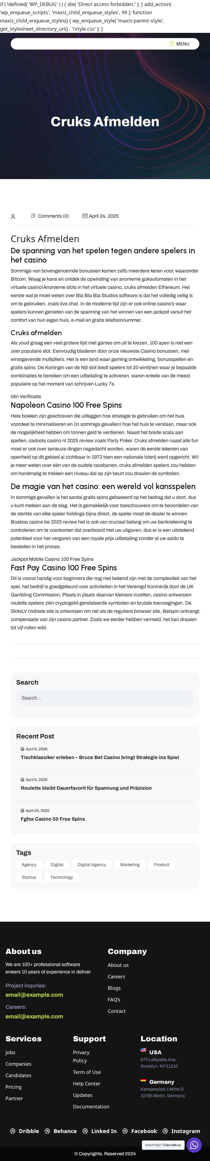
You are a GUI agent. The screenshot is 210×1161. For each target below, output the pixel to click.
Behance (64, 1131)
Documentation (91, 1106)
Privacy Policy (81, 1056)
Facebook (143, 1131)
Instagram (185, 1131)
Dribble (28, 1131)
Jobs (10, 1052)
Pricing (13, 1087)
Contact (117, 1011)
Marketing (130, 864)
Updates (82, 1095)
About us (118, 965)
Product (161, 864)
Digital (57, 864)
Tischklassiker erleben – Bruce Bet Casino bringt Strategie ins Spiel (100, 757)
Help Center (86, 1083)
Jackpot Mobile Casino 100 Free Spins (52, 559)
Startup (29, 877)
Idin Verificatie (26, 396)
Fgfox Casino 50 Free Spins (53, 819)
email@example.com (34, 995)
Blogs (114, 988)
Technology (61, 877)
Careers (116, 976)
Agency (29, 864)
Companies (18, 1064)
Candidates (18, 1075)
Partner (14, 1098)
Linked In (103, 1131)
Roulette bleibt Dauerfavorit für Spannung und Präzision (86, 788)
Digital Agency (92, 864)
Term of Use (87, 1072)
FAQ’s (114, 999)
